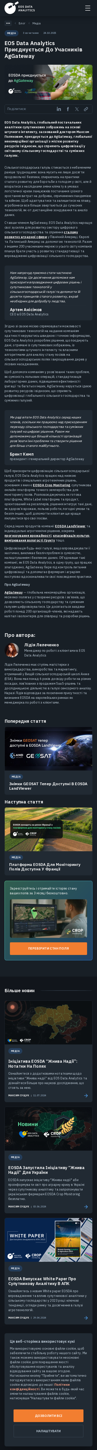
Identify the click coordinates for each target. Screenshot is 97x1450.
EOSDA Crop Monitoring (51, 485)
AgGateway (14, 592)
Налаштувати (48, 1431)
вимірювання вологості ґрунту (30, 540)
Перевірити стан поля (48, 948)
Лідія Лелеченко (41, 644)
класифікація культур (71, 536)
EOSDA (20, 7)
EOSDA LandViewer (70, 526)
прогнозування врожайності (28, 536)
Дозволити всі (48, 1416)
